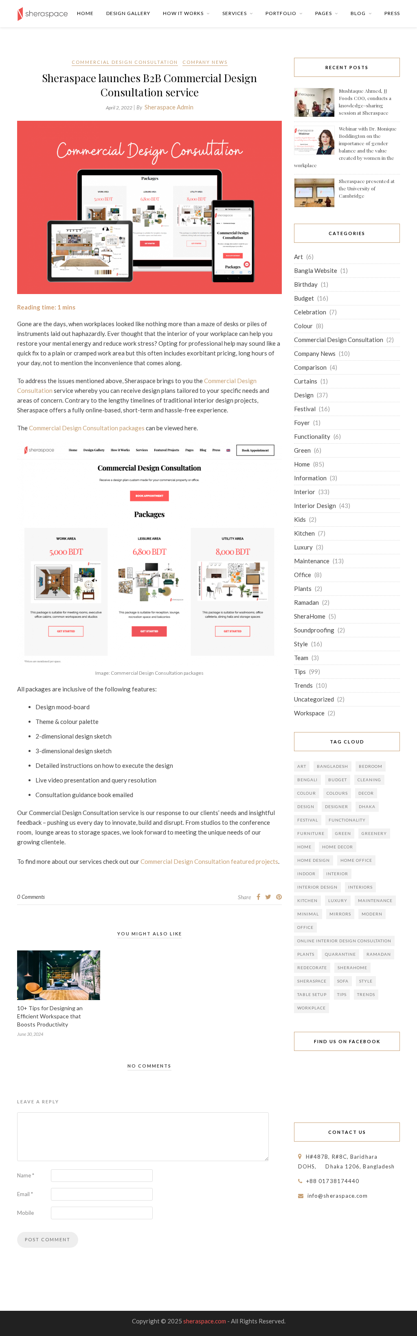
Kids (300, 519)
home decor (337, 846)
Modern (372, 913)
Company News (205, 62)
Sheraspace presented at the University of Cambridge (367, 188)
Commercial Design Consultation (125, 62)
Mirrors (340, 913)
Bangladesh (332, 766)
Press (392, 13)
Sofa (343, 981)
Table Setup (312, 994)
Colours (337, 793)
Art (298, 256)
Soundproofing (314, 630)
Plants (303, 588)
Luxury (303, 547)
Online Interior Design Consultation (344, 940)
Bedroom (370, 766)
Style (301, 643)
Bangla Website (315, 270)
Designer (336, 806)
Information (310, 478)
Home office (356, 860)
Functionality (312, 436)
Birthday (306, 284)
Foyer (302, 422)
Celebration (310, 312)
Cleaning (369, 779)
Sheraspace (312, 981)
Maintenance (311, 560)
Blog (358, 13)
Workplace (311, 1007)
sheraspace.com (204, 1321)
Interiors (360, 887)
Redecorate (312, 967)
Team (301, 657)
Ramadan (306, 602)
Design (304, 395)
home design (313, 860)
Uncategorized (314, 699)
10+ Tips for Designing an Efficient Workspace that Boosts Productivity (50, 1016)
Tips (300, 671)
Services (234, 13)
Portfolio (281, 13)
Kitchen (304, 533)
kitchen (307, 900)
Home (85, 13)
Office (302, 574)
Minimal (308, 913)
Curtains (305, 381)
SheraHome (309, 616)
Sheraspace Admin (169, 107)
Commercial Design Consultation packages (87, 428)
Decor (366, 793)
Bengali (307, 779)
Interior (304, 491)
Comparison (310, 367)
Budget (304, 298)
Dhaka (367, 806)
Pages (323, 13)
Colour (303, 325)
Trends (303, 685)
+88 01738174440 (332, 1181)
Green (302, 450)
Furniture (311, 833)
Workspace (309, 713)
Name (25, 1175)
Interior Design (315, 505)
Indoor (306, 873)
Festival (305, 408)
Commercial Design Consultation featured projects (209, 861)
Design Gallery (128, 13)
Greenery (374, 833)
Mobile (25, 1213)
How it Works (183, 13)
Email (25, 1194)
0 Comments (31, 897)
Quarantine (340, 954)
